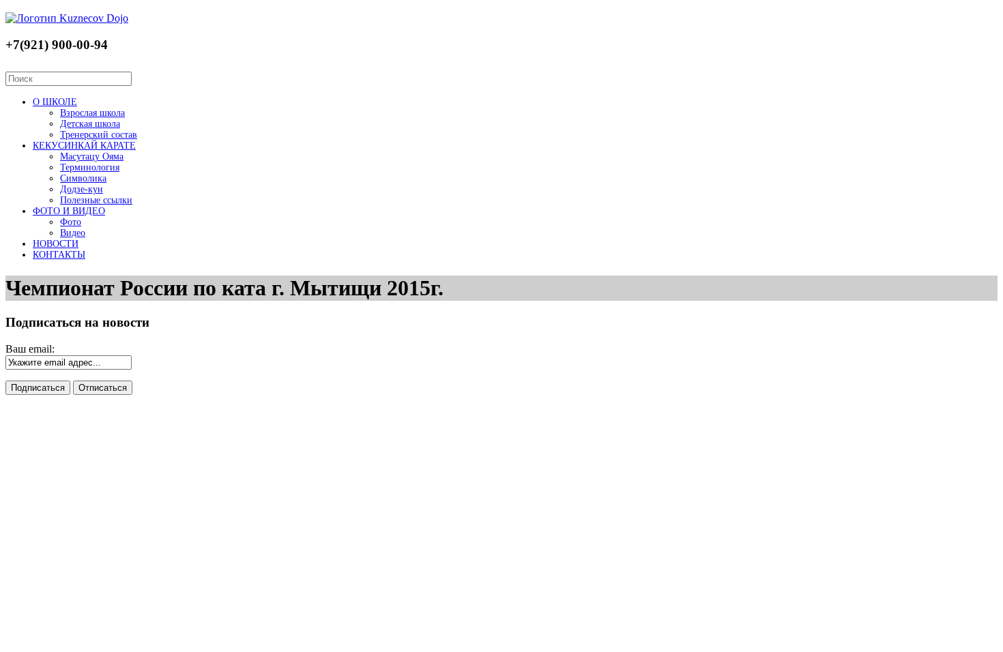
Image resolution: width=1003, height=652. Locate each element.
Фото (70, 222)
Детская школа (90, 124)
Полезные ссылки (96, 200)
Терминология (89, 167)
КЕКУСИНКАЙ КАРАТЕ (84, 145)
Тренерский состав (98, 135)
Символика (83, 178)
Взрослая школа (92, 113)
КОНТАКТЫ (59, 255)
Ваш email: (30, 349)
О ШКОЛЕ (55, 102)
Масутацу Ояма (91, 156)
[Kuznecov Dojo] (66, 18)
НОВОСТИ (55, 244)
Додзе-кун (81, 189)
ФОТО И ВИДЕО (69, 211)
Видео (72, 233)
